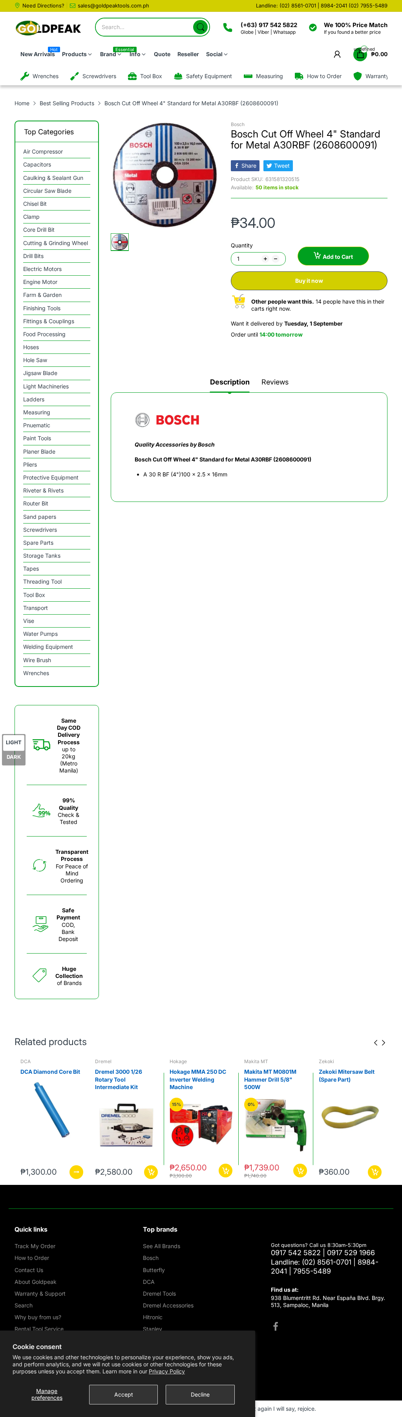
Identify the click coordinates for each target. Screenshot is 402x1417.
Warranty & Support (40, 1293)
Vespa (325, 1061)
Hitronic (153, 1317)
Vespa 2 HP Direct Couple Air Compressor (342, 1079)
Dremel (28, 1061)
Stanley (152, 1328)
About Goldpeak (36, 1281)
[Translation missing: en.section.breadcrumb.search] (200, 27)
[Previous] (383, 1043)
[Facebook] (275, 1327)
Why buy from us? (38, 1317)
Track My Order (35, 1246)
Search (24, 1305)
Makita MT (182, 1061)
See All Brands (161, 1246)
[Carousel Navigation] (379, 1043)
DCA (149, 1281)
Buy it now (309, 280)
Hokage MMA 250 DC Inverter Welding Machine (123, 1079)
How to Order (32, 1257)
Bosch (238, 124)
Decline (200, 1394)
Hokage (103, 1061)
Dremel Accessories (168, 1305)
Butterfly (154, 1270)
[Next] (376, 1043)
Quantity (242, 245)
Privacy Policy (167, 1371)
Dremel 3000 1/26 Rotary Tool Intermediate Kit (44, 1079)
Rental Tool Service (39, 1328)
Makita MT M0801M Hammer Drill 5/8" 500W (196, 1079)
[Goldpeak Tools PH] (49, 28)
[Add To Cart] (76, 1172)
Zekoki (251, 1061)
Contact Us (29, 1270)
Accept (123, 1394)
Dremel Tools (159, 1293)
